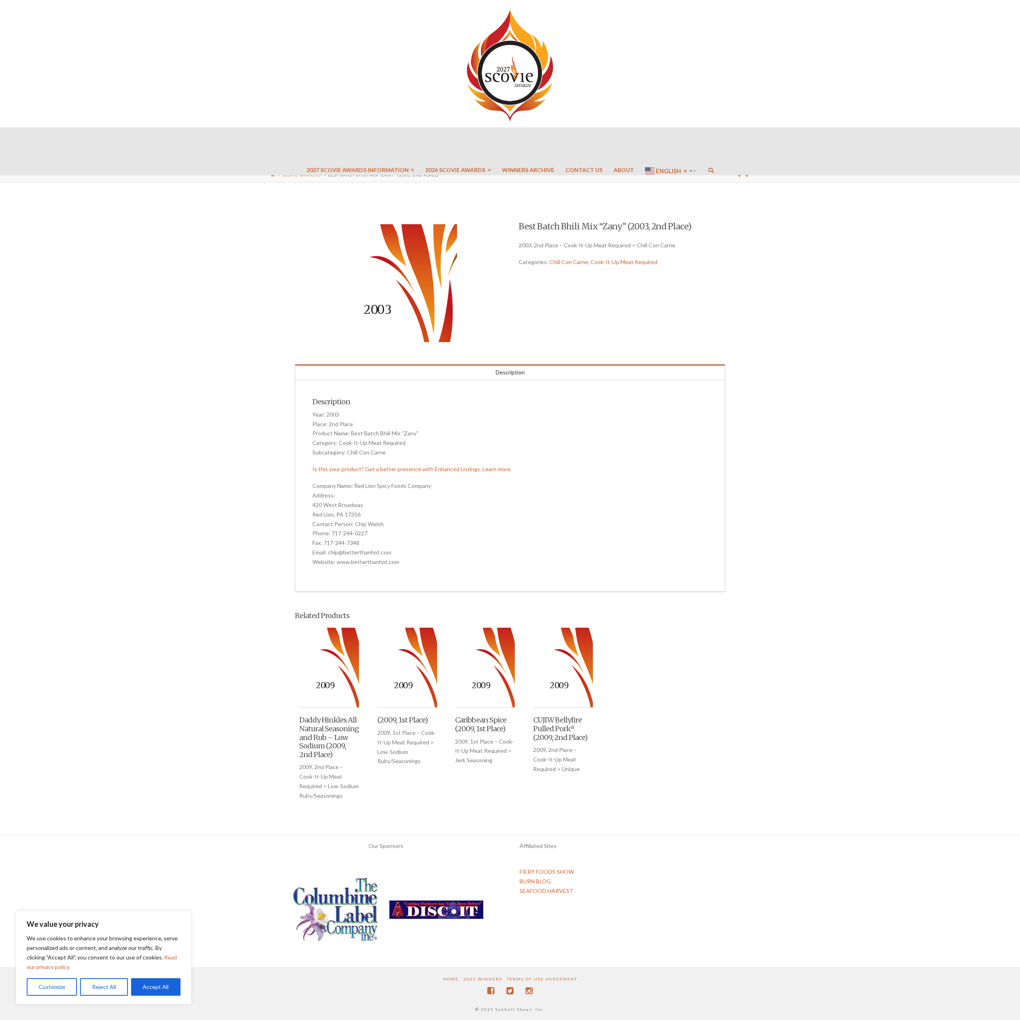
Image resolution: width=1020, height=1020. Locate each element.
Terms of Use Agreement (542, 979)
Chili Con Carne (568, 261)
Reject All (104, 986)
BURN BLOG (535, 881)
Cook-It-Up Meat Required (623, 261)
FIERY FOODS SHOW (547, 871)
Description (510, 372)
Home (451, 979)
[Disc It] (436, 912)
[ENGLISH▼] (671, 147)
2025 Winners (482, 979)
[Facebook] (490, 991)
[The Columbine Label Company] (335, 912)
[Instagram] (529, 991)
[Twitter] (510, 991)
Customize (52, 986)
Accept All (156, 986)
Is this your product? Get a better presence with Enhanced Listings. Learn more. (412, 469)
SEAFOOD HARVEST (546, 890)
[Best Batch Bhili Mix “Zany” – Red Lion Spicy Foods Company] (398, 283)
